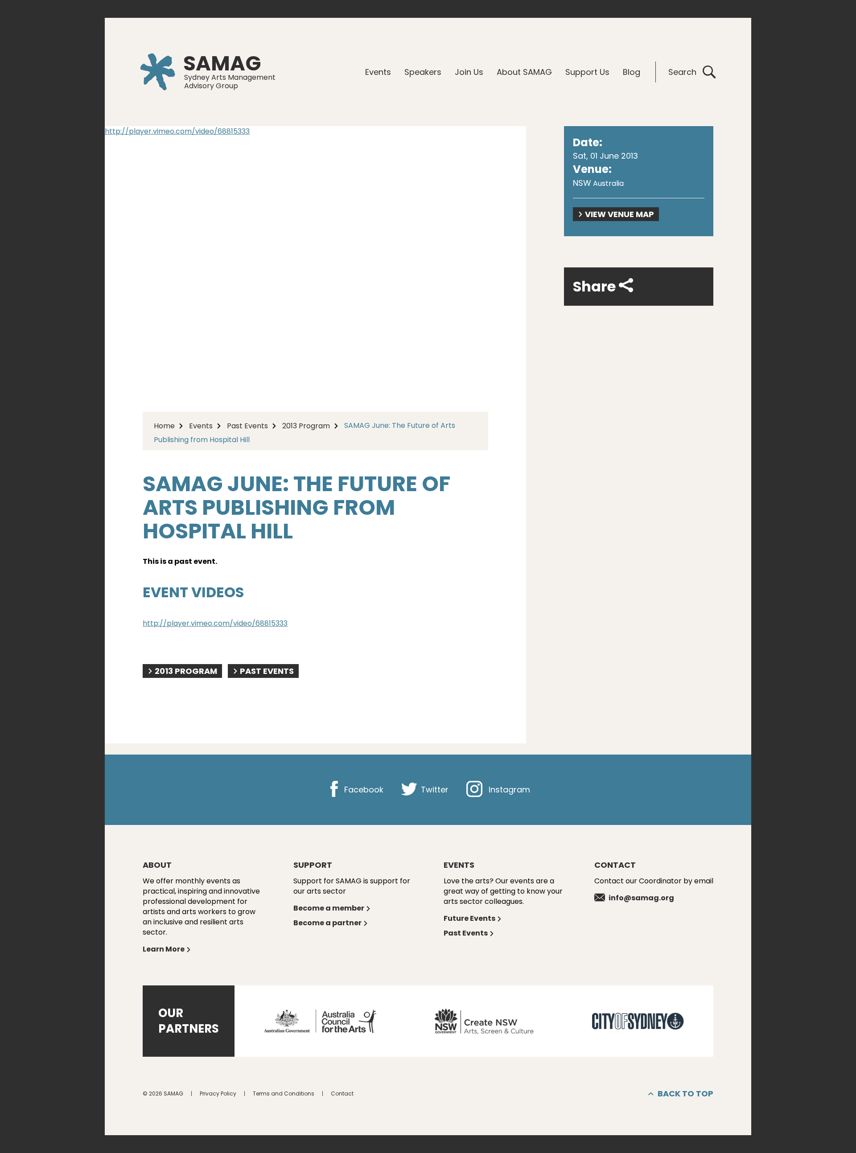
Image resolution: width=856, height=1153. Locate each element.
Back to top (685, 1093)
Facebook (362, 789)
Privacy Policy (218, 1093)
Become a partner (327, 923)
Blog (631, 72)
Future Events (469, 918)
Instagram (508, 789)
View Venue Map (619, 214)
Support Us (587, 72)
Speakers (422, 72)
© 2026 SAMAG (163, 1093)
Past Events (247, 426)
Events (378, 72)
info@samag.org (641, 898)
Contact (342, 1093)
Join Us (469, 72)
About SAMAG (524, 72)
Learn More (164, 949)
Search (682, 72)
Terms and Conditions (283, 1093)
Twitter (434, 789)
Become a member (328, 908)
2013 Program (306, 426)
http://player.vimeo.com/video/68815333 (177, 131)
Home (164, 426)
